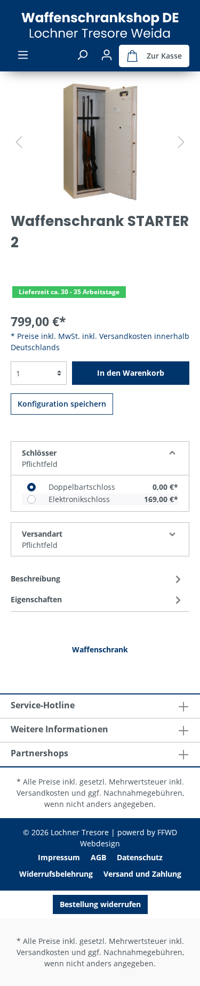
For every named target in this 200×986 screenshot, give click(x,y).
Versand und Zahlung (142, 874)
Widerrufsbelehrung (56, 874)
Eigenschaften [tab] (36, 599)
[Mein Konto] (106, 55)
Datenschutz (140, 857)
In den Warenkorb (130, 373)
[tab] (97, 577)
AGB (98, 857)
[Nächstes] (181, 142)
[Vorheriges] (19, 142)
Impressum (59, 857)
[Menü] (23, 55)
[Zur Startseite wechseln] (100, 24)
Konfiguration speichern (62, 404)
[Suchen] (82, 55)
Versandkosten (43, 793)
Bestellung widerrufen (100, 904)
